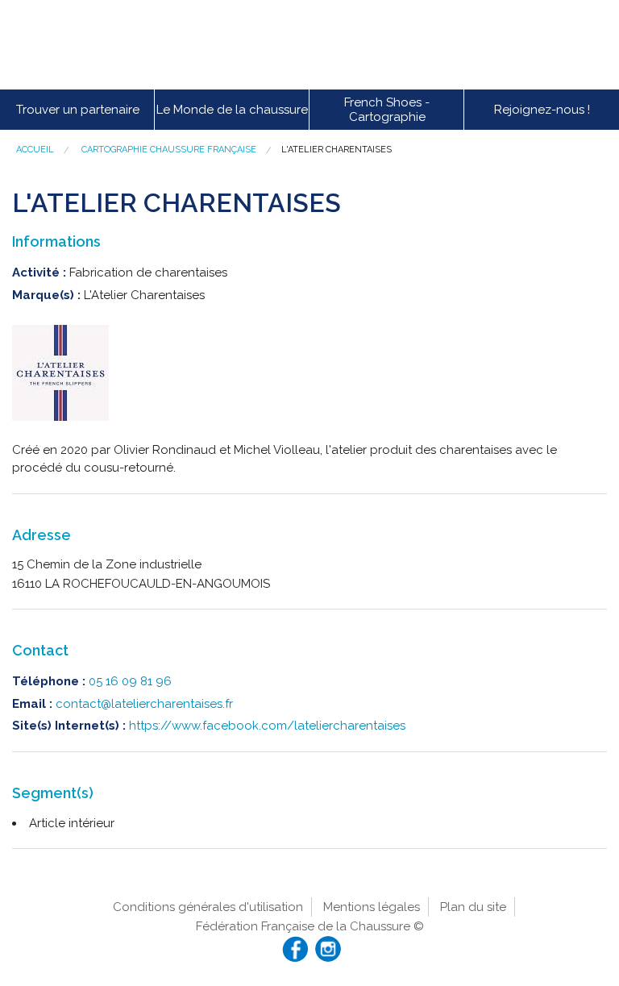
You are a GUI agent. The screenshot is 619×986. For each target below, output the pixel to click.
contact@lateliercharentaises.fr (144, 704)
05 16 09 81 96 (130, 681)
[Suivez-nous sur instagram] (328, 949)
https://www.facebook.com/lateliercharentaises (267, 725)
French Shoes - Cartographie (387, 109)
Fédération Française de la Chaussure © (310, 926)
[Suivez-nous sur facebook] (295, 949)
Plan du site (473, 907)
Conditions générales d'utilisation (208, 907)
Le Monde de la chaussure (232, 109)
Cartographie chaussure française (168, 149)
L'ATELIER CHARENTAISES (336, 149)
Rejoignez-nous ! (542, 109)
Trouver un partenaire (77, 109)
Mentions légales (371, 907)
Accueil (35, 149)
